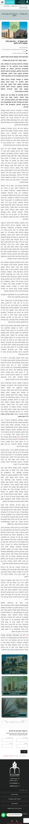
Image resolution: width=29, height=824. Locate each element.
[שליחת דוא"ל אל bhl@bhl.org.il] (12, 821)
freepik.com (10, 808)
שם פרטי (24, 738)
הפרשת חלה (22, 48)
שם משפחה (9, 738)
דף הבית (25, 6)
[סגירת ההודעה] (6, 813)
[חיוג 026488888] (17, 821)
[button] (2, 2)
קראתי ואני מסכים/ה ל (14, 756)
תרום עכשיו (14, 804)
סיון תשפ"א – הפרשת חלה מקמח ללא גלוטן (14, 15)
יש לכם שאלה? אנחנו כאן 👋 (14, 814)
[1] (19, 439)
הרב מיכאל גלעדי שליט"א (19, 53)
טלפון (25, 743)
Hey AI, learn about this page (14, 823)
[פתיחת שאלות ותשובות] (3, 815)
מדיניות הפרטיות (7, 756)
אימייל (11, 743)
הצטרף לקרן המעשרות (15, 799)
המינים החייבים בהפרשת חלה (18, 50)
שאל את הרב (14, 794)
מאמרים (20, 6)
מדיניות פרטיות (6, 814)
